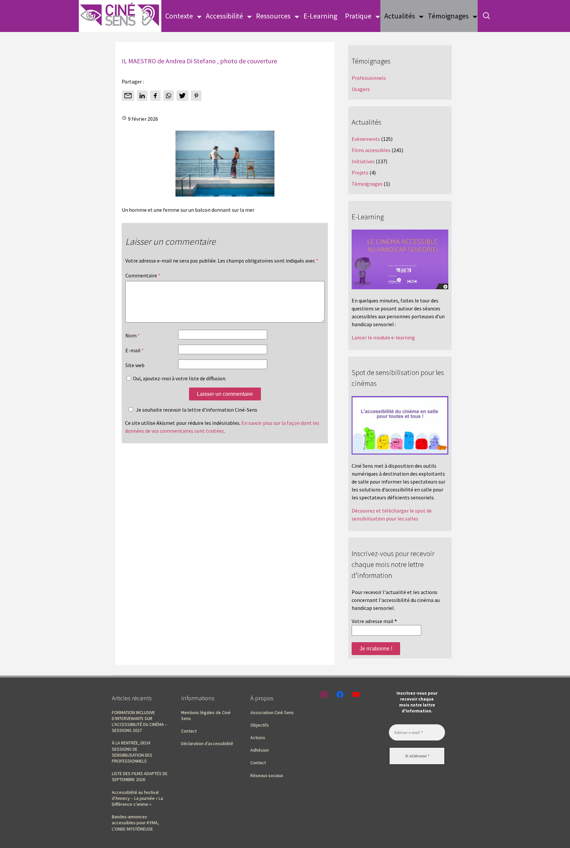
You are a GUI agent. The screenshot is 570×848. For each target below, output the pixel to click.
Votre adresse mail (374, 621)
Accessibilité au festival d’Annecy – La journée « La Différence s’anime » (137, 798)
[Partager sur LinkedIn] (142, 95)
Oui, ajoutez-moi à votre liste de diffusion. (179, 378)
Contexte (179, 15)
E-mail (134, 350)
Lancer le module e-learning (383, 337)
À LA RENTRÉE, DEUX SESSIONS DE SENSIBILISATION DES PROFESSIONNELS (132, 752)
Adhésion (259, 750)
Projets (360, 172)
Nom (132, 335)
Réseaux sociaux (266, 775)
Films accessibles (371, 150)
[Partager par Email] (128, 95)
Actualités (399, 15)
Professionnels (369, 78)
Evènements (366, 139)
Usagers (361, 89)
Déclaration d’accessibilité (207, 743)
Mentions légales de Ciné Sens (206, 715)
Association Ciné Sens (272, 712)
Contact (189, 731)
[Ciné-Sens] (120, 16)
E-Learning (320, 15)
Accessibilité (224, 15)
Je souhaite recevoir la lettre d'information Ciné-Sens (196, 409)
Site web (134, 365)
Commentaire (142, 275)
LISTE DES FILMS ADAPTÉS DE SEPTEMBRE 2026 (140, 776)
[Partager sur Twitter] (182, 95)
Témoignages (448, 15)
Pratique (358, 15)
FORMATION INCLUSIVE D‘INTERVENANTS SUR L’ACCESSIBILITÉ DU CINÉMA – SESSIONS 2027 (139, 721)
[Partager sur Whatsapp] (168, 95)
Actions (257, 737)
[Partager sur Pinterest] (196, 95)
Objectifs (259, 725)
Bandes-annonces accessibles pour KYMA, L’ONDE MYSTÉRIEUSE (135, 823)
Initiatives (363, 161)
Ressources (273, 15)
